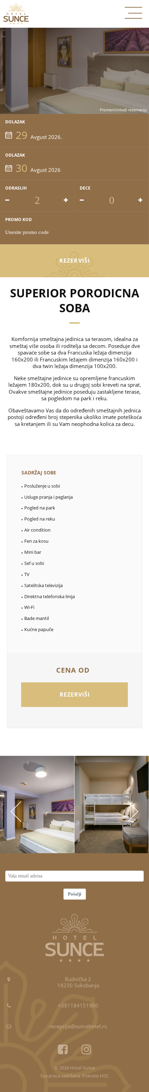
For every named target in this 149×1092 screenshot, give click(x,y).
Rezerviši (74, 260)
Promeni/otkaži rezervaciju (123, 109)
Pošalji (74, 894)
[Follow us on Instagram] (86, 1049)
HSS (104, 1076)
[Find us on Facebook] (63, 1049)
